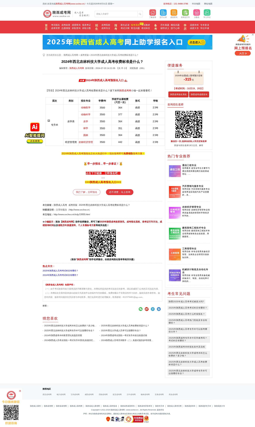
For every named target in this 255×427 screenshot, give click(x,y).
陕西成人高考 (60, 205)
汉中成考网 (131, 394)
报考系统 (135, 25)
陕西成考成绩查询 (199, 94)
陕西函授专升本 (205, 406)
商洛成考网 (173, 394)
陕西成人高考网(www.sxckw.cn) (70, 4)
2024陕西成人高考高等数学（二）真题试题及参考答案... (127, 340)
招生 (96, 27)
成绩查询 (76, 25)
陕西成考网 (125, 90)
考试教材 (145, 25)
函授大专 (194, 28)
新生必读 (125, 25)
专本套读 (204, 25)
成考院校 (105, 25)
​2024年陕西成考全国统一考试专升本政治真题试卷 (124, 335)
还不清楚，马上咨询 (119, 192)
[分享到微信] (142, 309)
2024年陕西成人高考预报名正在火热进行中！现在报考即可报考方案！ (103, 153)
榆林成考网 (145, 394)
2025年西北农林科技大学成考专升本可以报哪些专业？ (69, 330)
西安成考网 (47, 394)
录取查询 (76, 28)
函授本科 (194, 25)
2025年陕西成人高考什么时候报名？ (187, 314)
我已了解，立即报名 (86, 192)
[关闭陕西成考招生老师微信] (20, 391)
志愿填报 (65, 28)
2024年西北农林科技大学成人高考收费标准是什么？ (114, 55)
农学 (85, 121)
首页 (46, 27)
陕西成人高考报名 (110, 406)
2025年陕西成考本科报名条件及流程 (187, 347)
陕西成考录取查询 (145, 406)
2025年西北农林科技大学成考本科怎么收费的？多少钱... (70, 325)
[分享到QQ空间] (160, 309)
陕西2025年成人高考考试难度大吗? (186, 301)
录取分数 (86, 28)
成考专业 (105, 28)
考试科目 (145, 28)
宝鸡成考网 (75, 394)
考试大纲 (125, 28)
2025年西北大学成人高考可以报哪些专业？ (121, 330)
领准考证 (86, 25)
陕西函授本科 (190, 406)
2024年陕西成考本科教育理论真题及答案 (63, 335)
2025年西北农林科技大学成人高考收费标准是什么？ (125, 325)
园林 (85, 135)
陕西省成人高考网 (93, 406)
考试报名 (55, 25)
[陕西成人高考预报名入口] (243, 45)
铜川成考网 (61, 394)
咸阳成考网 (89, 394)
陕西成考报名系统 (178, 94)
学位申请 (204, 28)
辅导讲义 (164, 28)
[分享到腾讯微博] (154, 309)
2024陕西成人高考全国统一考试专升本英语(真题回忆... (69, 340)
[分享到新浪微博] (148, 309)
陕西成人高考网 (71, 55)
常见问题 (135, 28)
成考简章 (55, 28)
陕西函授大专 (219, 406)
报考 (115, 27)
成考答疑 (84, 55)
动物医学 (85, 107)
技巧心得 (175, 28)
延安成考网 (117, 394)
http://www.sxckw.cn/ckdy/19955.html (72, 214)
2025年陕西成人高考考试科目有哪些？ (188, 308)
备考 (155, 27)
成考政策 (65, 25)
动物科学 (85, 114)
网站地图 (208, 4)
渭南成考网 (103, 394)
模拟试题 (175, 25)
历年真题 (164, 25)
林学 (85, 128)
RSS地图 (196, 4)
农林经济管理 (86, 142)
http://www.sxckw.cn (79, 209)
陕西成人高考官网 (174, 406)
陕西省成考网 (61, 406)
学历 (185, 27)
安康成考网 (159, 394)
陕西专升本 (159, 406)
